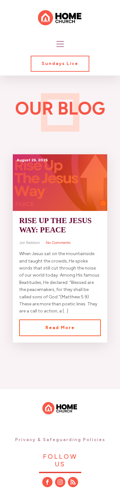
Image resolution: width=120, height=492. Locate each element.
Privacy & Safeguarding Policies (60, 439)
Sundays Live (60, 63)
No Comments (58, 242)
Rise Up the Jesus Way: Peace (55, 225)
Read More (60, 327)
